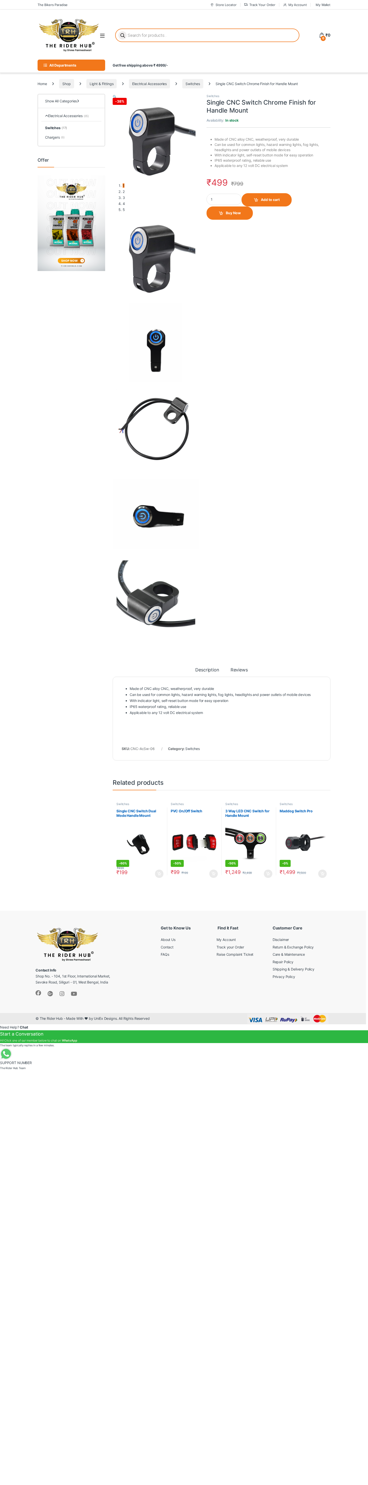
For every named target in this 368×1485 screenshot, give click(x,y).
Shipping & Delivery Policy (293, 969)
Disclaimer (281, 939)
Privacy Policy (284, 976)
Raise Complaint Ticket (235, 954)
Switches (193, 84)
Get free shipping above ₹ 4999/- (140, 65)
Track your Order (230, 947)
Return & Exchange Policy (293, 947)
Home (42, 84)
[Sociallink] (38, 993)
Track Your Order (262, 5)
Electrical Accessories (149, 84)
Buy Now (233, 213)
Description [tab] (207, 670)
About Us (168, 939)
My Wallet (323, 5)
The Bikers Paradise (53, 5)
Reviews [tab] (239, 670)
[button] (115, 97)
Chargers (54, 137)
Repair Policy (283, 962)
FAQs (165, 954)
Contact (167, 947)
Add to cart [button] (159, 874)
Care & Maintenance (289, 954)
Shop (66, 84)
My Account (297, 5)
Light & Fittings (102, 84)
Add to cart (270, 199)
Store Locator (226, 5)
